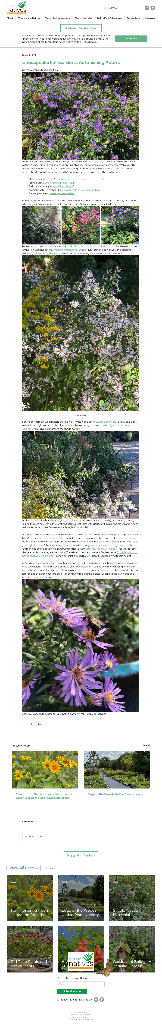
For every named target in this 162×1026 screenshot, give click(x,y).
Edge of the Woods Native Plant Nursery (115, 794)
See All (146, 745)
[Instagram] (147, 8)
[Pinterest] (152, 8)
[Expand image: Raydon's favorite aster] (41, 225)
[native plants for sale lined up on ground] (117, 769)
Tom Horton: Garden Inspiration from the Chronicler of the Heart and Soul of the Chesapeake (44, 796)
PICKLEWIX (89, 1020)
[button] (131, 38)
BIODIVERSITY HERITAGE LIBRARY (81, 1014)
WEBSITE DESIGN (75, 1020)
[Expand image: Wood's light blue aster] (120, 225)
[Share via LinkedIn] (39, 724)
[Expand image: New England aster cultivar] (81, 225)
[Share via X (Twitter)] (31, 724)
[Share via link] (47, 724)
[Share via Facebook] (23, 724)
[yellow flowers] (45, 769)
